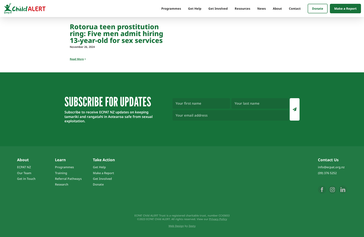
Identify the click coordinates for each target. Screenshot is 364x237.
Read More (77, 59)
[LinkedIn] (343, 190)
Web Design (176, 226)
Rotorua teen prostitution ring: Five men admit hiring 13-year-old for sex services (116, 33)
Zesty (192, 226)
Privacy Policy (218, 219)
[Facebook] (322, 190)
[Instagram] (332, 190)
